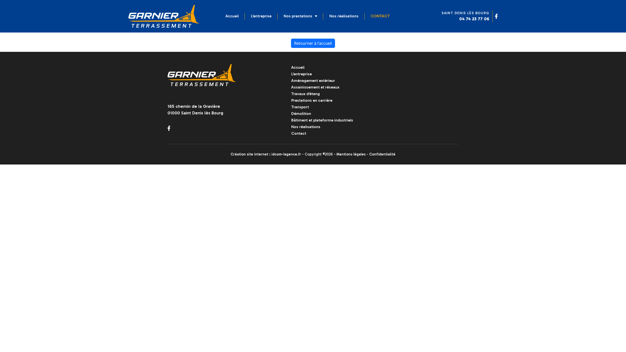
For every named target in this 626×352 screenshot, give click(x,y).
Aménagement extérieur (313, 80)
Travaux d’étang (305, 93)
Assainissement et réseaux (315, 87)
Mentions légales (351, 154)
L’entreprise (261, 16)
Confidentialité (382, 154)
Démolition (301, 113)
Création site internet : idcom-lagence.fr (266, 154)
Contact (380, 16)
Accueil (232, 16)
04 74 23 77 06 (474, 19)
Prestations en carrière (311, 100)
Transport (300, 107)
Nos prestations (298, 16)
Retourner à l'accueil (313, 43)
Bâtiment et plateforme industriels (322, 120)
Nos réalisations (343, 16)
